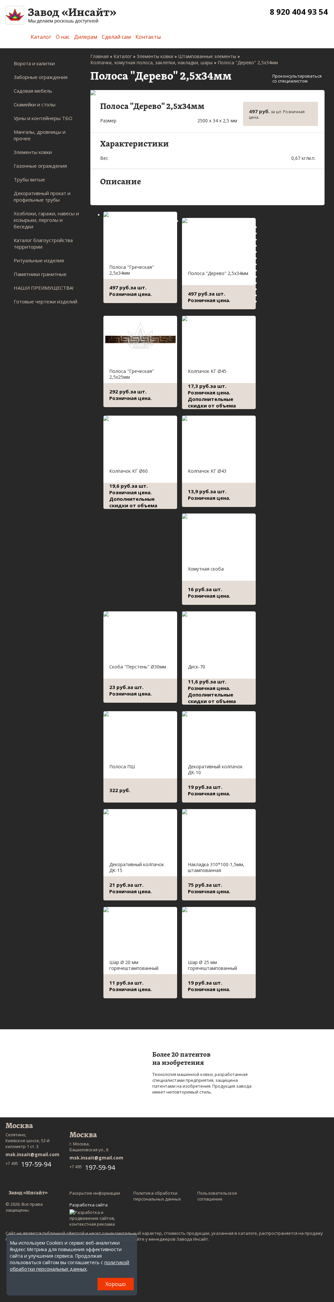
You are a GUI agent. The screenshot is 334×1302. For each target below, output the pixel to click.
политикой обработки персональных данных (69, 1265)
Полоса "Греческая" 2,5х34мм (131, 270)
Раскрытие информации (94, 1193)
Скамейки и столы (34, 104)
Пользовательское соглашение (217, 1196)
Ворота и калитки (34, 63)
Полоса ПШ (122, 766)
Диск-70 (196, 667)
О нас (62, 36)
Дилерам (85, 36)
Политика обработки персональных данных (157, 1196)
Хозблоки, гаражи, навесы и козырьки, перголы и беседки (46, 220)
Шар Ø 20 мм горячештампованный (134, 965)
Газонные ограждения (40, 165)
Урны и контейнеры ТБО (43, 118)
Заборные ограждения (41, 77)
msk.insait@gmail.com (32, 1154)
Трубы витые (29, 179)
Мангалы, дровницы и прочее (40, 135)
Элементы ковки (33, 152)
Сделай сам (116, 36)
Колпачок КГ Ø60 (128, 471)
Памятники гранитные (40, 274)
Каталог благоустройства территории (43, 243)
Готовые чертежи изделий (45, 301)
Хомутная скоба (206, 569)
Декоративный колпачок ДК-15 (136, 867)
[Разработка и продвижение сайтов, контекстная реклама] (95, 1218)
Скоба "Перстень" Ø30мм (137, 667)
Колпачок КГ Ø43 (207, 471)
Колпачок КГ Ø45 (207, 371)
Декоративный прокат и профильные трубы (42, 196)
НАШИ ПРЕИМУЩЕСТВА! (43, 287)
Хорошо (115, 1284)
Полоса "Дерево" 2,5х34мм (218, 273)
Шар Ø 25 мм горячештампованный (212, 965)
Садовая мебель (33, 90)
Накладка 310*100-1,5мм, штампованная (216, 867)
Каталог (41, 36)
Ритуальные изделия (39, 260)
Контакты (148, 36)
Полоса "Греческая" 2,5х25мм (131, 374)
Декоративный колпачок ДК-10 (215, 769)
